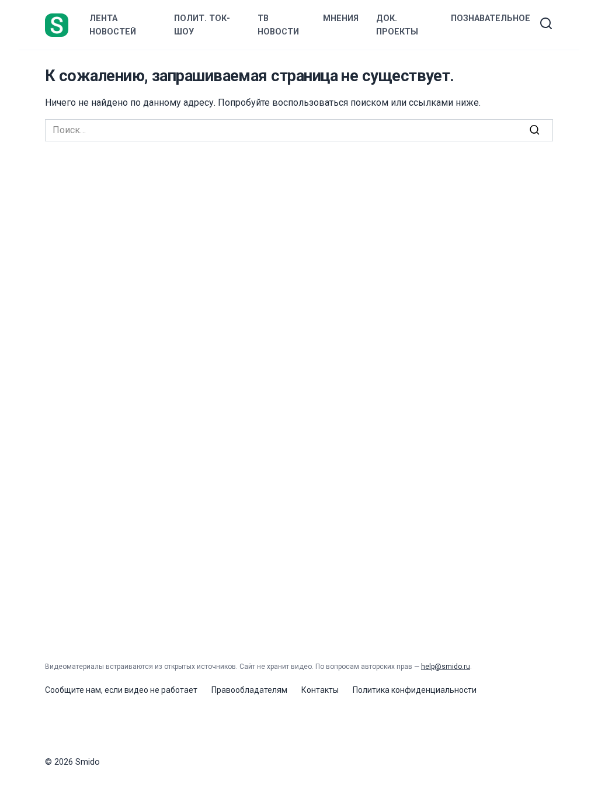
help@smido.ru (445, 666)
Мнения (341, 18)
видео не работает (160, 690)
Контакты (320, 690)
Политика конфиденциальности (415, 690)
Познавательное (490, 18)
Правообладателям (249, 690)
